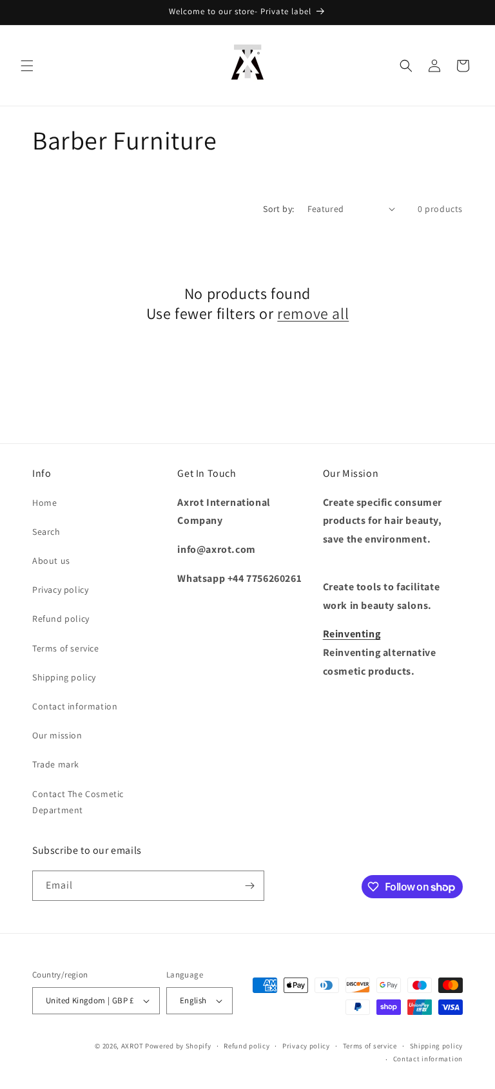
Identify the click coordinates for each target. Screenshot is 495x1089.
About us (51, 560)
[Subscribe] (249, 886)
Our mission (57, 735)
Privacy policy (60, 589)
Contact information (74, 706)
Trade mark (55, 764)
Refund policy (61, 618)
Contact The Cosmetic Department (78, 802)
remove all (313, 313)
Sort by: (278, 209)
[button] (27, 66)
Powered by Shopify (178, 1045)
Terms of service (65, 648)
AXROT (132, 1045)
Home (44, 502)
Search (46, 531)
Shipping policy (64, 677)
